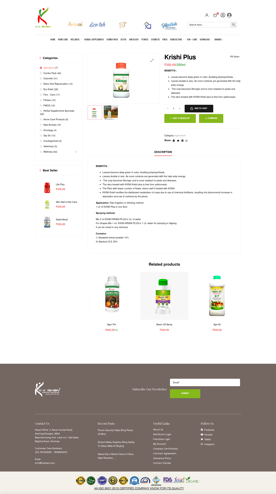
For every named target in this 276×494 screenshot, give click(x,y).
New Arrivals (49, 124)
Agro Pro (111, 324)
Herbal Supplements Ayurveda (58, 110)
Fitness (47, 100)
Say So (47, 135)
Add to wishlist (181, 118)
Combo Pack (49, 73)
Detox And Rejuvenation (55, 83)
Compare (212, 118)
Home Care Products (54, 119)
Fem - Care (49, 94)
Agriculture (180, 135)
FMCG (46, 105)
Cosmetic (48, 78)
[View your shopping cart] (215, 15)
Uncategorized (50, 140)
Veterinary (48, 146)
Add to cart (201, 109)
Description (163, 152)
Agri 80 (217, 324)
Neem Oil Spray (164, 324)
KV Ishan (234, 56)
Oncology (48, 130)
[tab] (163, 152)
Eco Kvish (48, 89)
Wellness (48, 151)
